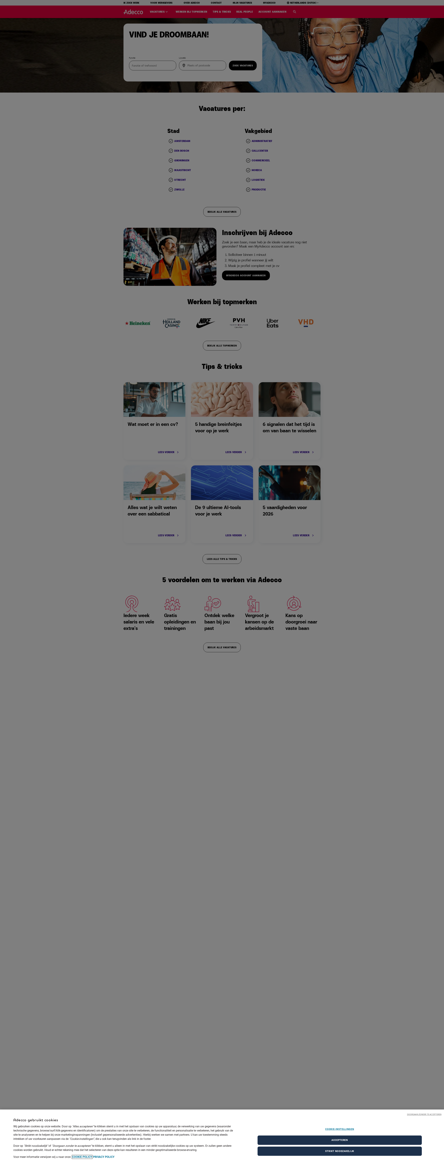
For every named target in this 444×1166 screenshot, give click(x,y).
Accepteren (339, 1140)
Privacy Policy (103, 1157)
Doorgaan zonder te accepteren (424, 1114)
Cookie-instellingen (339, 1129)
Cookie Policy (82, 1157)
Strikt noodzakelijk (339, 1151)
